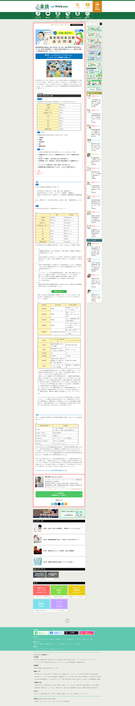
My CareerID (37, 679)
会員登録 (35, 644)
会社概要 (36, 701)
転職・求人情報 (67, 659)
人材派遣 (36, 685)
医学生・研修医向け (59, 659)
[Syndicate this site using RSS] (65, 503)
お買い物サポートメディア (56, 679)
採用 (54, 701)
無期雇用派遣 (73, 687)
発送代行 (54, 693)
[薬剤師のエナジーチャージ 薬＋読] (42, 7)
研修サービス (37, 693)
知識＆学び (52, 639)
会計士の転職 (82, 685)
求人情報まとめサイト (39, 674)
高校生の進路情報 (38, 668)
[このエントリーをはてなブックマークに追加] (62, 503)
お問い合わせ (78, 644)
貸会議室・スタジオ (65, 693)
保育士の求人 (66, 687)
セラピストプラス (44, 648)
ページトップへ (67, 621)
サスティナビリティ (48, 701)
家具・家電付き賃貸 (67, 679)
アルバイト (90, 659)
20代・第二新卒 (53, 685)
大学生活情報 (86, 674)
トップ (35, 639)
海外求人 (73, 659)
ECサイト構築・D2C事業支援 (81, 676)
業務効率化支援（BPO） (46, 693)
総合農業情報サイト (62, 676)
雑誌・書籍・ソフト (38, 676)
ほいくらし (61, 648)
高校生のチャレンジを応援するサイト (61, 674)
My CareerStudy (98, 676)
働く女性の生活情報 (94, 674)
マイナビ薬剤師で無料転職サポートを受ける (59, 494)
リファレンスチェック (83, 693)
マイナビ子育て (71, 676)
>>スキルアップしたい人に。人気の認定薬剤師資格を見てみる (51, 470)
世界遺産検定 (54, 676)
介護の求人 (79, 687)
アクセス (41, 701)
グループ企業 (58, 701)
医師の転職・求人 (59, 687)
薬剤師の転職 (37, 687)
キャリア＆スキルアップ (43, 639)
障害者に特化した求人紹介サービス (52, 662)
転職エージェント (66, 685)
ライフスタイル (78, 639)
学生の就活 (36, 659)
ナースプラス (36, 648)
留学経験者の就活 (43, 659)
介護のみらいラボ (53, 648)
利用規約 (41, 644)
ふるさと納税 (91, 676)
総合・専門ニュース (49, 674)
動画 (91, 639)
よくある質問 (60, 644)
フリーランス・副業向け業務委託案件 (68, 662)
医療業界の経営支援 (86, 687)
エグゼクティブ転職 (75, 685)
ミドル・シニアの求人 (39, 662)
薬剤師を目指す (70, 639)
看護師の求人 (43, 687)
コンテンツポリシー (69, 644)
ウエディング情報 (47, 676)
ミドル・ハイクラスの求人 (81, 659)
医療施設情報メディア (45, 679)
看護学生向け (51, 659)
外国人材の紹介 (95, 687)
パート (95, 659)
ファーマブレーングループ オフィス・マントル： (63, 488)
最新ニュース (86, 639)
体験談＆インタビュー (60, 639)
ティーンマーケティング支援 (76, 674)
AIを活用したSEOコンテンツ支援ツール (80, 679)
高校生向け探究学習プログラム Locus (50, 668)
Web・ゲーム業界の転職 (44, 685)
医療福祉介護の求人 (81, 662)
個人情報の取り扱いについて (50, 644)
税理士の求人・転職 (90, 685)
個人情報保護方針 (66, 701)
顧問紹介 (97, 685)
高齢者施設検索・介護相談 (94, 679)
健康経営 (58, 693)
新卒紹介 (59, 685)
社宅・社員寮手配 (74, 693)
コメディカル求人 (51, 687)
